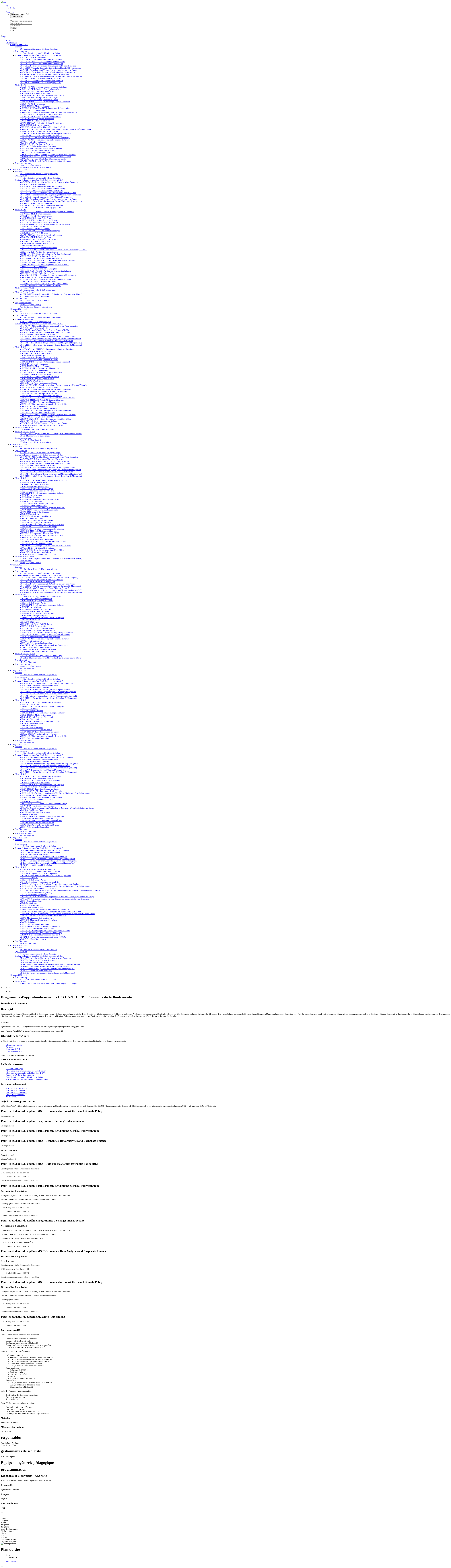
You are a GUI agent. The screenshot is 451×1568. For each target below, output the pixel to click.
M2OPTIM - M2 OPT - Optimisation (33, 142)
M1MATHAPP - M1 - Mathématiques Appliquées (38, 795)
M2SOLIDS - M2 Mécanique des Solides (35, 552)
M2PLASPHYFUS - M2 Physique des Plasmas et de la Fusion (43, 542)
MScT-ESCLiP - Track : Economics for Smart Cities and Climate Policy (46, 197)
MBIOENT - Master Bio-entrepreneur (34, 939)
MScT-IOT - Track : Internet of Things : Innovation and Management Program (49, 70)
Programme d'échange (23, 163)
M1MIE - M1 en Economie (30, 497)
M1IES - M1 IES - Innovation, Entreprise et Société (39, 100)
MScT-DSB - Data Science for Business (35, 687)
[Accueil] (3, 2)
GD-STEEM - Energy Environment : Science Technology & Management (47, 973)
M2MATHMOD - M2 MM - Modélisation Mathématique (41, 136)
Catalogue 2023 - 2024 (18, 444)
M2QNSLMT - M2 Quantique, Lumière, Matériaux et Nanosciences (45, 546)
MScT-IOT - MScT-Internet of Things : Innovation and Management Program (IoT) (51, 343)
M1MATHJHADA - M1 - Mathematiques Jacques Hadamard (42, 713)
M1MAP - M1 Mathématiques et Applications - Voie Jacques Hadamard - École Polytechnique (55, 793)
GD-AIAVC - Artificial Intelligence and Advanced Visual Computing (45, 958)
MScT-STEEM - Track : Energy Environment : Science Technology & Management (51, 76)
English (13, 8)
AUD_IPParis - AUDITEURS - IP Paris (35, 301)
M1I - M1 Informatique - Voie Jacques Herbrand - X (39, 787)
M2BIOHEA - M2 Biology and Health (34, 611)
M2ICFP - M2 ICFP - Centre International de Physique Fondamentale (45, 133)
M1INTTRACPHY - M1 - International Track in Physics (41, 791)
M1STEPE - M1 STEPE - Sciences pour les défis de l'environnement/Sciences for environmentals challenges (60, 890)
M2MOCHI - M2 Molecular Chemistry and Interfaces (40, 637)
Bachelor (18, 47)
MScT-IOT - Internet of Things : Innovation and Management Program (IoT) (48, 696)
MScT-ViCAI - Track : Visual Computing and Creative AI (41, 81)
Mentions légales (12, 1561)
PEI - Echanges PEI (27, 668)
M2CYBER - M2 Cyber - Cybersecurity (35, 812)
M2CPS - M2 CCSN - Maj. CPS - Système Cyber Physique (42, 123)
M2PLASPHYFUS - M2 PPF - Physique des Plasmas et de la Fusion (45, 271)
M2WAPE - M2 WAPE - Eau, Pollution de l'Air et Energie (41, 425)
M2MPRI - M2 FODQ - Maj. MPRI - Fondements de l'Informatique (45, 138)
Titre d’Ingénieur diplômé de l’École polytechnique (24, 1077)
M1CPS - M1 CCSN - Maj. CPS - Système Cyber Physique (42, 95)
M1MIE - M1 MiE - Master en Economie (35, 106)
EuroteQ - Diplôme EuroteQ (30, 165)
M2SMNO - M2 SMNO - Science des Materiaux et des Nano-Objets (45, 157)
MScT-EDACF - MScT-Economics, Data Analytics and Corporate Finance (47, 336)
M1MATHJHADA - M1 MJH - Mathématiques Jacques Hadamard (45, 224)
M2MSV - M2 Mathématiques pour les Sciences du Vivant (41, 535)
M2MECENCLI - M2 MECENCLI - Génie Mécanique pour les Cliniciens (47, 260)
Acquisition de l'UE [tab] (13, 1049)
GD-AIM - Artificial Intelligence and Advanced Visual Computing (44, 850)
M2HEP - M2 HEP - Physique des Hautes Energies (39, 131)
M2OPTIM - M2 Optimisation (31, 537)
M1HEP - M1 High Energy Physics (33, 603)
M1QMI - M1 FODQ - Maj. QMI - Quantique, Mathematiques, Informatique (48, 112)
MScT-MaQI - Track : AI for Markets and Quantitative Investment (44, 74)
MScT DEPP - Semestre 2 (15, 1095)
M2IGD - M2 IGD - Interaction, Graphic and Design (39, 732)
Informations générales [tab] (14, 1045)
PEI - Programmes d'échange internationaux (36, 167)
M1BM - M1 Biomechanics (30, 704)
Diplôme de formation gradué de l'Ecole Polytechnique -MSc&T (39, 55)
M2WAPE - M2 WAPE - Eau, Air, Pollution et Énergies (40, 286)
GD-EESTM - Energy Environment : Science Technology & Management (47, 859)
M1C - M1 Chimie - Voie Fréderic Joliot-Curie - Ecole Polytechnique (45, 876)
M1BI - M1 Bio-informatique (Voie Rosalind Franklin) (40, 871)
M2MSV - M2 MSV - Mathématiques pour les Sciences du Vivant (44, 140)
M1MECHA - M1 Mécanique (31, 495)
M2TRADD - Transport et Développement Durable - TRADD (43, 937)
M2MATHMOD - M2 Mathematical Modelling (37, 630)
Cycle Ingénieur (21, 51)
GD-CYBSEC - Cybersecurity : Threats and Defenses (40, 852)
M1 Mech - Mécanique (14, 1069)
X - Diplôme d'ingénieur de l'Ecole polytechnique (38, 846)
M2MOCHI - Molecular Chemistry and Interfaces (38, 920)
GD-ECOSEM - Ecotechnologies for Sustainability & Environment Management (50, 964)
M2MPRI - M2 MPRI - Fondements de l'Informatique (40, 262)
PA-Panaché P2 (11, 1097)
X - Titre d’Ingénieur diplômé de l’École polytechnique (40, 53)
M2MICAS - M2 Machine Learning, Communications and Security (45, 635)
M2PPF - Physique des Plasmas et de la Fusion (37, 928)
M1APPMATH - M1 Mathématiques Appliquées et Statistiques (43, 480)
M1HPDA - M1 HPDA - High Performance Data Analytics (42, 785)
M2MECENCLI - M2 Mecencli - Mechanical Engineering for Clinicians (47, 632)
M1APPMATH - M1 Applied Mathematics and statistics (40, 597)
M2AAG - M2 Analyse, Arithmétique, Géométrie (38, 503)
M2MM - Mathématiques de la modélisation (36, 918)
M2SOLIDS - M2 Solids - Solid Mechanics (36, 647)
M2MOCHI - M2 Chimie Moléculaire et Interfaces (38, 531)
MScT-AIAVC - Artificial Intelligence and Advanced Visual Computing (46, 757)
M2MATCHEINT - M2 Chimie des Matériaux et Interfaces (42, 525)
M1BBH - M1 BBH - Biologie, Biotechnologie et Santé (40, 89)
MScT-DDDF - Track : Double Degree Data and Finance (41, 59)
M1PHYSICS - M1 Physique (31, 501)
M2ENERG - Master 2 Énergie (31, 728)
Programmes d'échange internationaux (20, 1075)
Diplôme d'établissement (24, 320)
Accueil (8, 40)
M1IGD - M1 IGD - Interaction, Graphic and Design (39, 789)
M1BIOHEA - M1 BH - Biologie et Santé (35, 214)
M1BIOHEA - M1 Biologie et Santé (33, 482)
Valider (13, 28)
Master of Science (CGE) (24, 288)
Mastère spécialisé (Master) (25, 292)
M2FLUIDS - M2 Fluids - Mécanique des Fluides (38, 248)
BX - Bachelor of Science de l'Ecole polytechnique (39, 49)
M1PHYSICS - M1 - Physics (30, 802)
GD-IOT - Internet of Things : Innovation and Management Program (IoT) (47, 863)
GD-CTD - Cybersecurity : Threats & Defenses (37, 960)
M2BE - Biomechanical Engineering (33, 895)
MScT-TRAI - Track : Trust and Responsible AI (37, 203)
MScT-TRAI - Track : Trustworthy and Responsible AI (40, 79)
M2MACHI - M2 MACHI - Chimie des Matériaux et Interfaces (43, 391)
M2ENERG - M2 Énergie (29, 622)
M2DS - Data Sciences (28, 726)
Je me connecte (16, 16)
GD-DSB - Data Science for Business (34, 854)
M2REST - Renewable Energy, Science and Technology (41, 656)
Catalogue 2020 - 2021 (18, 745)
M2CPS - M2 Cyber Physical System (33, 616)
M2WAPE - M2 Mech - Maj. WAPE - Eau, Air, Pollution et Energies (45, 161)
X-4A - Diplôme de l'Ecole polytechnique (35, 322)
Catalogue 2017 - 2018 (18, 975)
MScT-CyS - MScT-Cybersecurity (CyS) (35, 328)
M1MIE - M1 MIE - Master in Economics (35, 609)
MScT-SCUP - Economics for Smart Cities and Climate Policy (43, 770)
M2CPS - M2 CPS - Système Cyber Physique (37, 243)
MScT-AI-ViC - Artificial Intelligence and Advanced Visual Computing (46, 683)
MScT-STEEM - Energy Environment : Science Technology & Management (48, 698)
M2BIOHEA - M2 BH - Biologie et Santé (35, 237)
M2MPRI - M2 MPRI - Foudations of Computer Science (41, 821)
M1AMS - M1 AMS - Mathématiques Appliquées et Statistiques (43, 87)
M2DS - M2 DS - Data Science (31, 246)
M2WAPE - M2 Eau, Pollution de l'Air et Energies (38, 554)
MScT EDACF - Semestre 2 (16, 1088)
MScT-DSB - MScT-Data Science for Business (37, 334)
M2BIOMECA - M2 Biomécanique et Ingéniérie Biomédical (42, 508)
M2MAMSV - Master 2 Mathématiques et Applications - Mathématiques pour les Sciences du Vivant (57, 914)
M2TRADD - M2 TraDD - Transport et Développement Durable (44, 284)
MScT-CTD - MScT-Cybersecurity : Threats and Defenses (41, 459)
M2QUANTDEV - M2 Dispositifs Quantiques (37, 548)
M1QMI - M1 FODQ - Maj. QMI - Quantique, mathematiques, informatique (48, 983)
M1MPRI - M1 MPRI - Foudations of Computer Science (41, 797)
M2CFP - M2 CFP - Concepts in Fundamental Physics (40, 721)
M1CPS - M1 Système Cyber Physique (34, 487)
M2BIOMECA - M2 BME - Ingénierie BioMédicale (39, 239)
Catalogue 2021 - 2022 (18, 671)
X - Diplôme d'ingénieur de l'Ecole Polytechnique (38, 979)
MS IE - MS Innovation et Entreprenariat (35, 296)
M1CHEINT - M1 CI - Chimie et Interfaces (36, 216)
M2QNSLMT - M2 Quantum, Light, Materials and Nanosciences (44, 645)
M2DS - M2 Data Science (29, 514)
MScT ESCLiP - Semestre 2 (16, 1090)
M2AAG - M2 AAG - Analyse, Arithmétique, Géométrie (41, 114)
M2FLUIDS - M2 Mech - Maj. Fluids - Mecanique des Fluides (43, 127)
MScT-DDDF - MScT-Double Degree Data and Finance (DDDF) (44, 330)
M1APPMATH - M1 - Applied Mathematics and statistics (41, 702)
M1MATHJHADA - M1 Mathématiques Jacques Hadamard (42, 493)
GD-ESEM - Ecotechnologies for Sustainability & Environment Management (48, 861)
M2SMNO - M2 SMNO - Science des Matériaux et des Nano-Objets (45, 279)
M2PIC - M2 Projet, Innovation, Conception (36, 539)
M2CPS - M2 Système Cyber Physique (34, 512)
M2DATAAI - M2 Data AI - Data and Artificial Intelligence (42, 618)
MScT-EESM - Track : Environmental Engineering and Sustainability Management (50, 68)
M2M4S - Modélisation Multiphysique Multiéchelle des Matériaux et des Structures (50, 912)
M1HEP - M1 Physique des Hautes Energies (36, 489)
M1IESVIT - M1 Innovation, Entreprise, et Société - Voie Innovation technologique (51, 884)
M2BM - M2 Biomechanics (30, 719)
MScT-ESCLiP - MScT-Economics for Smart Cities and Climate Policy (46, 341)
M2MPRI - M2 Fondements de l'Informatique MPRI (39, 533)
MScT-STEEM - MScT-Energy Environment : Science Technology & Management (51, 345)
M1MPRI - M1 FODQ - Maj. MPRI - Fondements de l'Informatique (45, 108)
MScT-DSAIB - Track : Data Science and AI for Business (41, 64)
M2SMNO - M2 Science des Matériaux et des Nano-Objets (42, 550)
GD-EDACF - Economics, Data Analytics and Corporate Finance (44, 967)
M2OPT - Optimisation (28, 922)
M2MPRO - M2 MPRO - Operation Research (37, 823)
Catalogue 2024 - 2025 (18, 309)
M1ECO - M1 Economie (29, 709)
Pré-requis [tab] (9, 1047)
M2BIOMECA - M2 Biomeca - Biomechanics (37, 613)
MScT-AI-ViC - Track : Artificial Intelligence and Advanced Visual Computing (49, 182)
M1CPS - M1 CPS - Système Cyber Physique (37, 218)
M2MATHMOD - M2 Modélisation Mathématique (38, 527)
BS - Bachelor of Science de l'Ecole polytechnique (38, 449)
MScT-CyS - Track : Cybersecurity (33, 57)
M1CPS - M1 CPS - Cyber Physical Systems (36, 601)
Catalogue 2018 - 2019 (18, 945)
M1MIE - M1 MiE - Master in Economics (35, 715)
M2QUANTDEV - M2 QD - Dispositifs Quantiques (39, 277)
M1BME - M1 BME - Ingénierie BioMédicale (37, 91)
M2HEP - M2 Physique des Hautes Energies (36, 520)
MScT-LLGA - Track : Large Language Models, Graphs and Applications (47, 72)
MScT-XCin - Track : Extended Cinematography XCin (40, 83)
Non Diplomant (21, 298)
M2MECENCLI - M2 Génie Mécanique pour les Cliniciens (42, 529)
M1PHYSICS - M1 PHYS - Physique (34, 233)
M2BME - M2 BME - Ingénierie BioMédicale (37, 119)
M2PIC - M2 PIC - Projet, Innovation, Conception (38, 269)
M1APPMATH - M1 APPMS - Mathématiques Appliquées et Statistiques (47, 212)
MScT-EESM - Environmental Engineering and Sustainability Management (48, 692)
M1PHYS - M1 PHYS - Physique (32, 110)
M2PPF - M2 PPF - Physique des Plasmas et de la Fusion (41, 148)
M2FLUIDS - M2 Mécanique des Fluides (35, 516)
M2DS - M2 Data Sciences (30, 620)
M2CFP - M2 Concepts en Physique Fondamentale (39, 510)
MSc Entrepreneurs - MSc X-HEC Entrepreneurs (38, 290)
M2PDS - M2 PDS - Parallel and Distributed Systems (39, 825)
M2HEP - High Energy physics (31, 907)
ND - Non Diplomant (28, 662)
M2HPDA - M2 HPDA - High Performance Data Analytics (42, 816)
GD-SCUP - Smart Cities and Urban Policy (36, 865)
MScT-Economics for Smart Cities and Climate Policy (26, 1071)
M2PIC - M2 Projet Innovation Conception (36, 643)
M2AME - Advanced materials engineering (36, 893)
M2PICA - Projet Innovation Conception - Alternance (40, 926)
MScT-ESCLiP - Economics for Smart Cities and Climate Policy (44, 694)
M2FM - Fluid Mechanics (29, 905)
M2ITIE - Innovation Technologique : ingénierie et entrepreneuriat (44, 909)
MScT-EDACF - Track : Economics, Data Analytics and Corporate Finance (48, 66)
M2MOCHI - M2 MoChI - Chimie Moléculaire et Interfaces (42, 400)
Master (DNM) (20, 85)
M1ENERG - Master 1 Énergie (31, 711)
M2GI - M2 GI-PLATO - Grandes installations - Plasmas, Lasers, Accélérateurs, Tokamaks (53, 250)
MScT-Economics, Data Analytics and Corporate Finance (27, 1079)
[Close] (2, 1512)
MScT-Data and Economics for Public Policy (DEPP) (25, 1073)
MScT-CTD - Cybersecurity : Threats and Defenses (39, 685)
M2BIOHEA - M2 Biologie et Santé (33, 506)
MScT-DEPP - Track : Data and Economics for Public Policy (42, 62)
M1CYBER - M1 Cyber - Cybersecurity (35, 783)
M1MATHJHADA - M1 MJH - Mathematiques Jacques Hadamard (45, 102)
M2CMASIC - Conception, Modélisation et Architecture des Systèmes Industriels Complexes (54, 899)
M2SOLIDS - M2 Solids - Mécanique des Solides (38, 281)
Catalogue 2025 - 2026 (18, 169)
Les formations (11, 43)
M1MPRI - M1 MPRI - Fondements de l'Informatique (40, 231)
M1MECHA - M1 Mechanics (31, 607)
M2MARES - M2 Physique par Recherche (35, 523)
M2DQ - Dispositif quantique (31, 901)
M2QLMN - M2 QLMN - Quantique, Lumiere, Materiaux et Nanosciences (48, 155)
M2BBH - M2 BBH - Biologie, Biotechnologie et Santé (40, 117)
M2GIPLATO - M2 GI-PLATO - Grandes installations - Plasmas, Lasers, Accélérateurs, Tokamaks (56, 129)
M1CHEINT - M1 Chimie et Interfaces (34, 484)
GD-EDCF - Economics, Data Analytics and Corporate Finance (43, 857)
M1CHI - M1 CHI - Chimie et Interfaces (35, 93)
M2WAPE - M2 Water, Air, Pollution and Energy (38, 649)
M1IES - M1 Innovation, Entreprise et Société (37, 491)
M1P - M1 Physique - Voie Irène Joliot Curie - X (38, 800)
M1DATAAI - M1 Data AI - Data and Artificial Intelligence (42, 706)
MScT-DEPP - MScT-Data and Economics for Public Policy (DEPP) (45, 332)
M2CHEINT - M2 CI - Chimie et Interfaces (36, 241)
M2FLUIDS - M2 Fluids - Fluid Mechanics (36, 624)
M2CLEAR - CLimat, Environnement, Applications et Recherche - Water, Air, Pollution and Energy (57, 808)
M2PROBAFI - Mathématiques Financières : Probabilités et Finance (45, 931)
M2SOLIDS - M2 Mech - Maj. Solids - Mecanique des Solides (43, 159)
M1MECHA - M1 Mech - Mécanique (34, 227)
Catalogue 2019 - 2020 (18, 838)
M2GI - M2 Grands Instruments (31, 518)
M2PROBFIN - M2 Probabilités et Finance (36, 544)
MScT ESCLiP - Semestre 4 (16, 1093)
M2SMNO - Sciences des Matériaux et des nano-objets (40, 935)
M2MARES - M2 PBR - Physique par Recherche (38, 256)
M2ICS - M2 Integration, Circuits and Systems (37, 628)
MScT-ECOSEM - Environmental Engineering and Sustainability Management (49, 764)
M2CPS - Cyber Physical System (32, 723)
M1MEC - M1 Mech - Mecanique (32, 104)
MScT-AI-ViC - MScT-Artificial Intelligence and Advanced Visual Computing (49, 326)
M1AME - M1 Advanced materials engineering (37, 869)
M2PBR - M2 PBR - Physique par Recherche (37, 144)
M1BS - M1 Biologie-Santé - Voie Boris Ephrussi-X (39, 874)
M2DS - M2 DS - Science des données (34, 125)
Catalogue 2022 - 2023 (18, 565)
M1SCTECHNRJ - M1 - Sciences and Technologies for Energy (43, 804)
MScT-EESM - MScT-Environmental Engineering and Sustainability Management (50, 339)
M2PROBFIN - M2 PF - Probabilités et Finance (37, 150)
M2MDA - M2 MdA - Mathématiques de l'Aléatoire (39, 734)
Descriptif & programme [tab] (15, 1051)
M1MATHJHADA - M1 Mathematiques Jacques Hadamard (42, 605)
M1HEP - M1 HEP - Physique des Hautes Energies (39, 98)
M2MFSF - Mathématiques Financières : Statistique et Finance (43, 916)
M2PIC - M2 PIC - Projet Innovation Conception (38, 146)
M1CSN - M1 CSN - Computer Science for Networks (40, 780)
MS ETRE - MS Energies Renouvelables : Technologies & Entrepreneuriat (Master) (51, 658)
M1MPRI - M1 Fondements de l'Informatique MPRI (39, 499)
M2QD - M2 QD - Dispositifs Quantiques (35, 153)
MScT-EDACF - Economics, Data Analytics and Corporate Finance (45, 690)
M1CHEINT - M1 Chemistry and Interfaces (36, 599)
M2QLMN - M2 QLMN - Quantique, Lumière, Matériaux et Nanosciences (48, 275)
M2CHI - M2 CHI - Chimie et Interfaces (35, 121)
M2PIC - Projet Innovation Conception (34, 738)
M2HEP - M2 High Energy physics (33, 626)
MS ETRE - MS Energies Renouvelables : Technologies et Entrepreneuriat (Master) (51, 294)
